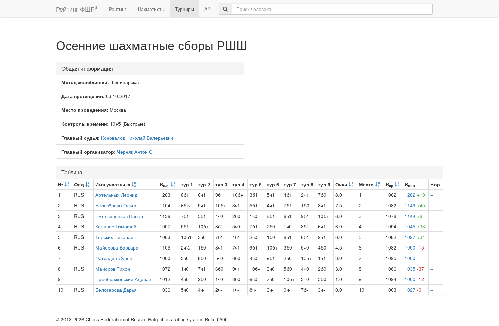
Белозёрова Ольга (115, 205)
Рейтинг (117, 8)
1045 (415, 226)
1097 (415, 237)
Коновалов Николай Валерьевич (137, 137)
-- (432, 194)
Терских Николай (114, 237)
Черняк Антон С (134, 151)
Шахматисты (150, 8)
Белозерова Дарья (116, 289)
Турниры (184, 8)
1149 (415, 205)
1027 (413, 289)
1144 (413, 215)
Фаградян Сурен (113, 258)
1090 (414, 247)
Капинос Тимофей (115, 226)
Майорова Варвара (116, 247)
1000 (410, 258)
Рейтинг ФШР (76, 8)
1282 (415, 194)
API (208, 8)
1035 (414, 268)
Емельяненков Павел (119, 215)
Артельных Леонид (116, 194)
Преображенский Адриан (123, 279)
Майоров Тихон (112, 268)
